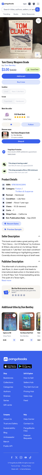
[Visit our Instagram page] (21, 457)
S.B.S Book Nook (19, 114)
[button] (21, 179)
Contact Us (28, 423)
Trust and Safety (10, 423)
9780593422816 (19, 184)
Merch (6, 441)
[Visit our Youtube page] (25, 457)
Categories (8, 387)
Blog (5, 432)
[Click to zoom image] (21, 38)
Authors (6, 391)
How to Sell (28, 378)
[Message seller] (11, 124)
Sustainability (9, 428)
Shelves (6, 396)
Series (6, 400)
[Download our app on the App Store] (10, 366)
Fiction (18, 189)
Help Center (29, 419)
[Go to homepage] (8, 4)
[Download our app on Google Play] (25, 366)
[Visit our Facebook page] (11, 457)
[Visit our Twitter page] (16, 457)
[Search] (37, 9)
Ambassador (8, 437)
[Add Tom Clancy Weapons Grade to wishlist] (38, 20)
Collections (8, 382)
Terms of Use (15, 466)
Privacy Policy (26, 466)
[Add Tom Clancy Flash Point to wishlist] (31, 315)
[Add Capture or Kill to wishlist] (14, 315)
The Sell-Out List (31, 387)
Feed (26, 400)
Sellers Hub (28, 382)
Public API (7, 446)
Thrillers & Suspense (24, 191)
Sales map (28, 396)
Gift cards (7, 405)
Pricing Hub (29, 391)
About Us (7, 419)
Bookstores (8, 378)
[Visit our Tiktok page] (30, 457)
